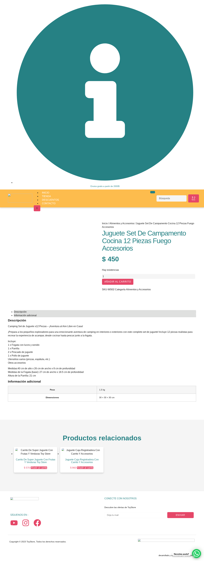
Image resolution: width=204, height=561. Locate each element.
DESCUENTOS (50, 200)
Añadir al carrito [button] (38, 467)
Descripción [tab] (20, 312)
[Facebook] (37, 523)
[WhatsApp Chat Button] (196, 553)
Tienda (46, 196)
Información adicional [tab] (25, 315)
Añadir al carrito (117, 281)
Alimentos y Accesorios (121, 223)
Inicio (45, 192)
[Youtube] (14, 523)
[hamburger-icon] (152, 192)
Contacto (48, 203)
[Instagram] (25, 523)
